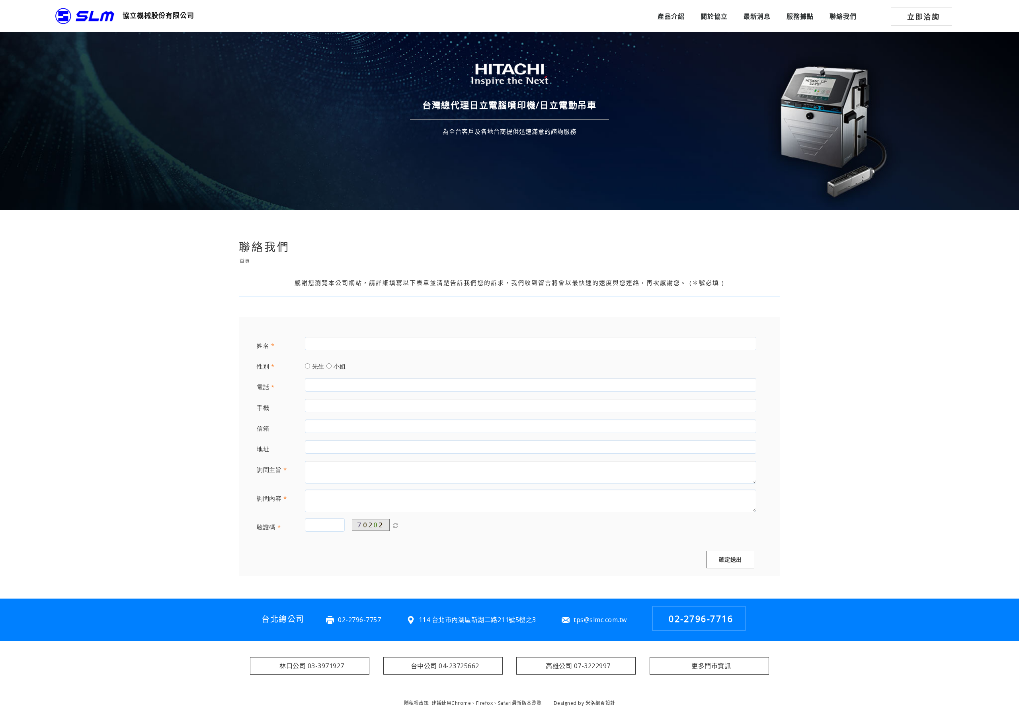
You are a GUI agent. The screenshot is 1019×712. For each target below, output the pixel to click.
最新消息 (757, 16)
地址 (263, 449)
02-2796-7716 (701, 618)
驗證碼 (266, 527)
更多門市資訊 (711, 665)
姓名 (263, 345)
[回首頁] (85, 16)
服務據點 (800, 16)
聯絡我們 (843, 16)
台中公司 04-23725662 (445, 665)
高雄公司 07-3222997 (578, 665)
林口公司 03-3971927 (311, 665)
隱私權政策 (416, 703)
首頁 (245, 260)
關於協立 (714, 16)
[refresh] (396, 525)
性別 (263, 366)
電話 (263, 387)
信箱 (263, 428)
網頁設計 (605, 703)
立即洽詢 (923, 16)
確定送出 (730, 559)
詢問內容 (269, 498)
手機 (263, 408)
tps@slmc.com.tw (600, 619)
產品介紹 (671, 16)
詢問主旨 (269, 470)
